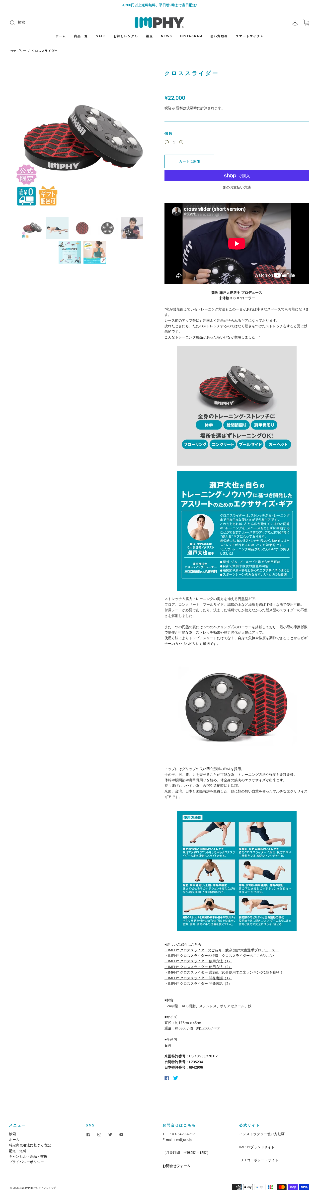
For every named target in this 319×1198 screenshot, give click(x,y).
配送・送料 (17, 1151)
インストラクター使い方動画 (262, 1134)
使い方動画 (219, 36)
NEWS (166, 36)
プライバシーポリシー (26, 1162)
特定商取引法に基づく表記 (30, 1145)
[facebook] (88, 1134)
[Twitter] (175, 1078)
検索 (12, 1134)
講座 (149, 36)
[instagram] (99, 1134)
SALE (101, 36)
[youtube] (121, 1134)
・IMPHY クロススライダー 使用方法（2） (198, 967)
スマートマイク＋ (250, 36)
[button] (24, 141)
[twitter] (110, 1134)
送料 (179, 108)
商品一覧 (81, 36)
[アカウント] (295, 22)
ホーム (61, 36)
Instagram (191, 36)
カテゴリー (18, 51)
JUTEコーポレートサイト (258, 1160)
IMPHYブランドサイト (257, 1147)
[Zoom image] (82, 141)
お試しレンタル (126, 36)
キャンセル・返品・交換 (28, 1156)
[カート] (306, 22)
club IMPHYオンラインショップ (37, 1188)
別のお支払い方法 (237, 187)
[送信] (45, 22)
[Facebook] (166, 1078)
